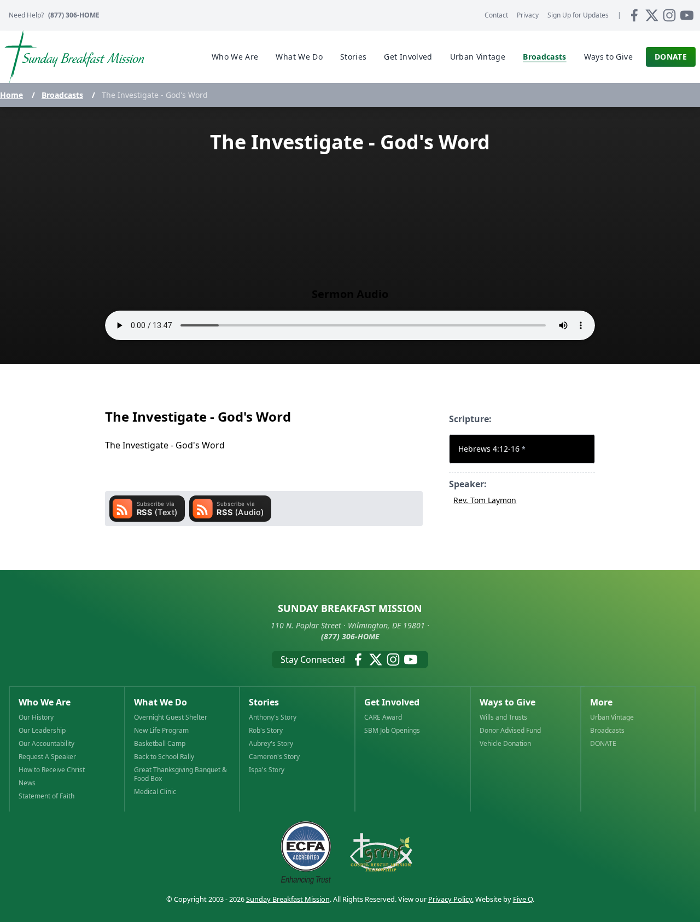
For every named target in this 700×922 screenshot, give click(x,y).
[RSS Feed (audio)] (230, 508)
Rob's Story (266, 730)
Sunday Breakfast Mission (288, 899)
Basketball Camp (159, 743)
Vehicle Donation (505, 743)
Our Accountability (46, 743)
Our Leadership (42, 730)
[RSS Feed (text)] (147, 508)
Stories (264, 702)
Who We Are (45, 702)
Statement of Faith (46, 796)
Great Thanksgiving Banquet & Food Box (180, 774)
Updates (578, 15)
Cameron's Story (274, 756)
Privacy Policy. (451, 899)
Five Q (523, 899)
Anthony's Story (272, 717)
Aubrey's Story (271, 743)
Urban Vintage (612, 717)
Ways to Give (507, 702)
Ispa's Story (266, 770)
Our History (36, 717)
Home (11, 95)
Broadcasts (62, 95)
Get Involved (391, 702)
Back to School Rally (164, 756)
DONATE (603, 743)
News (27, 783)
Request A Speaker (47, 756)
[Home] (74, 57)
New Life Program (161, 730)
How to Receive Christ (52, 770)
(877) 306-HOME (74, 15)
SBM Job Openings (392, 730)
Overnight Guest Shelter (170, 717)
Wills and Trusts (503, 717)
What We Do (160, 702)
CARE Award (383, 717)
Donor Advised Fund (510, 730)
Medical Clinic (155, 791)
